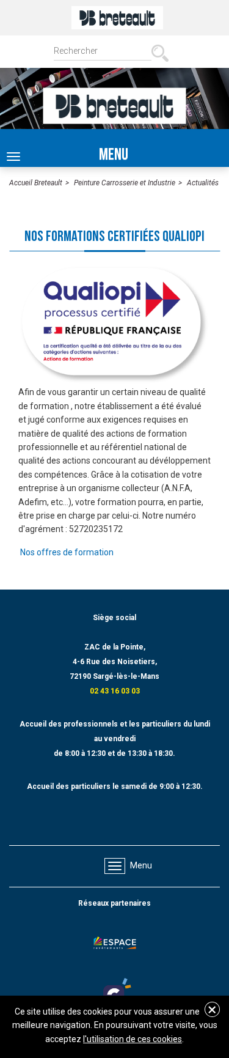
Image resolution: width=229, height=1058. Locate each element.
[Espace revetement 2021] (114, 945)
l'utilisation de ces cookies (132, 1039)
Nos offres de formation (67, 552)
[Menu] (114, 866)
